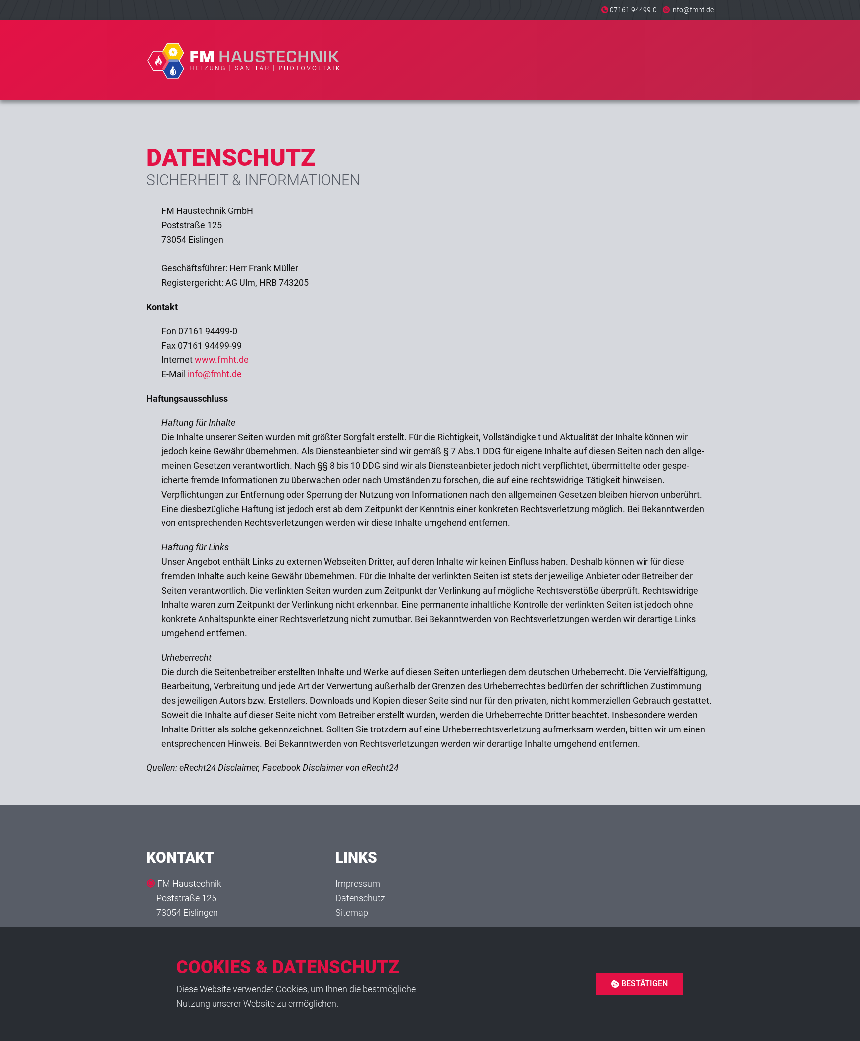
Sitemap (351, 912)
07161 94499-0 (633, 10)
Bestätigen (643, 983)
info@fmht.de (692, 10)
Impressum (357, 883)
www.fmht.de (222, 359)
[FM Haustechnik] (243, 60)
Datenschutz (360, 898)
